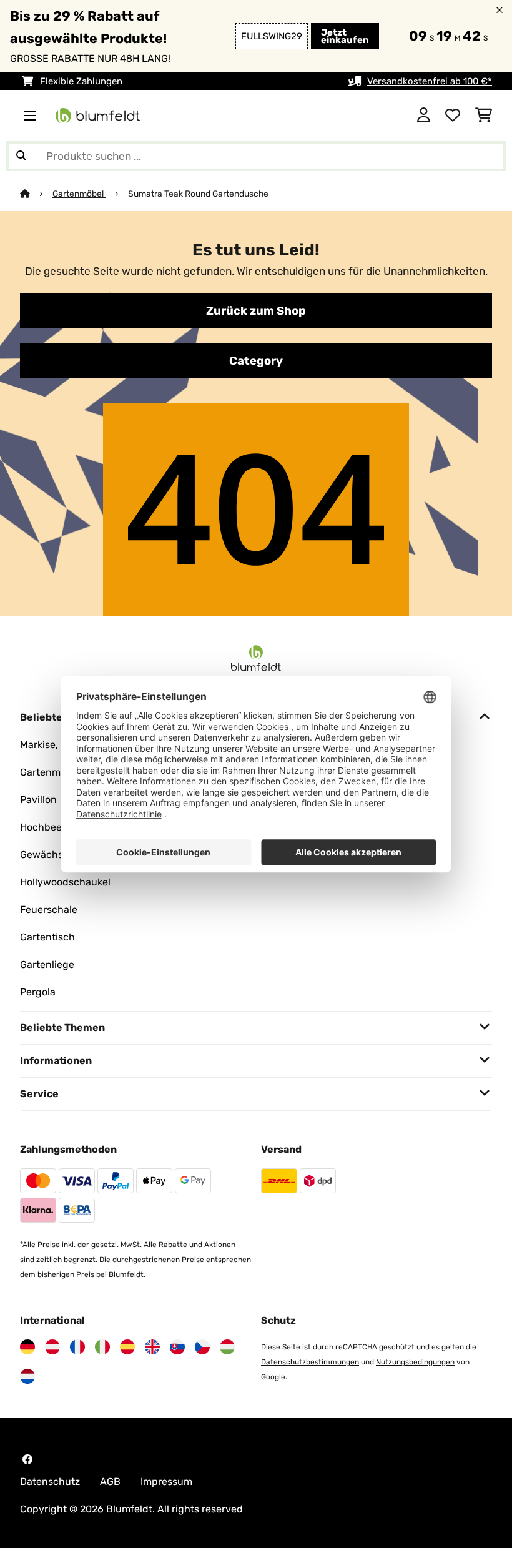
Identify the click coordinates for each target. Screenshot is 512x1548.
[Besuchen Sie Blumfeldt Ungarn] (227, 1346)
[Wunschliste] (452, 115)
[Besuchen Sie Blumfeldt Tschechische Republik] (202, 1346)
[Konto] (423, 115)
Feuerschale (48, 909)
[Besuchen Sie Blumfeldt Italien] (102, 1346)
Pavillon (38, 800)
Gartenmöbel (79, 194)
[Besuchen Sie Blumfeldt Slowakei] (177, 1346)
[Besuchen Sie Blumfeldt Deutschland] (27, 1346)
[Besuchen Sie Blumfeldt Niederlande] (27, 1376)
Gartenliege (47, 964)
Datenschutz (50, 1481)
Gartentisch (47, 937)
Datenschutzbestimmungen (310, 1362)
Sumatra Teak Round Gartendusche (198, 194)
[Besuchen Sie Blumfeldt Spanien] (127, 1346)
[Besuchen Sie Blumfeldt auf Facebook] (27, 1459)
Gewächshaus (53, 854)
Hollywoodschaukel (65, 882)
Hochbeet (43, 827)
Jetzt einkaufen (345, 36)
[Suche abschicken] (21, 156)
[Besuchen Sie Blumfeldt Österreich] (52, 1346)
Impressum (166, 1481)
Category (256, 361)
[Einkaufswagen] (483, 115)
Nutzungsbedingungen (415, 1362)
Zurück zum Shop (256, 311)
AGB (110, 1481)
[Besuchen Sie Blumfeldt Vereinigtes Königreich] (152, 1346)
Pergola (38, 992)
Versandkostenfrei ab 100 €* (429, 81)
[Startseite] (36, 194)
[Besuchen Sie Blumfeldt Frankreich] (77, 1346)
